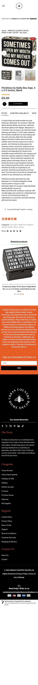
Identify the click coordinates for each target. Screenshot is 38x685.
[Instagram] (11, 426)
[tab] (20, 113)
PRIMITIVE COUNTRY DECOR (18, 31)
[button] (3, 6)
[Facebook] (2, 426)
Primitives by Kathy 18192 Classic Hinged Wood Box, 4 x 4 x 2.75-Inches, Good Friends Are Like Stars (19, 289)
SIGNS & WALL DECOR (10, 33)
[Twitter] (6, 426)
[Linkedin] (19, 426)
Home (4, 31)
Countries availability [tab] (19, 113)
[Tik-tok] (23, 426)
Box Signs (23, 33)
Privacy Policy (22, 574)
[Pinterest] (15, 426)
